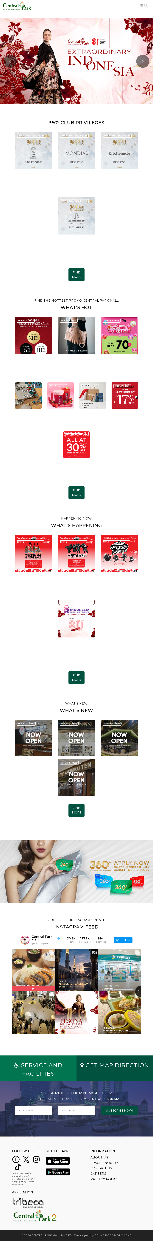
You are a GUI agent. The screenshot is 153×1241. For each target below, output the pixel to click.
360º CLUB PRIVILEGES (31, 135)
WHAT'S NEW (26, 723)
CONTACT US (101, 1168)
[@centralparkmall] (25, 940)
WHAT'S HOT (26, 320)
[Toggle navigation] (142, 5)
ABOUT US (99, 1157)
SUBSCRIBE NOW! (119, 1110)
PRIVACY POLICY (104, 1179)
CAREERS (98, 1173)
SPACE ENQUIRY (104, 1163)
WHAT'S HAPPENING (30, 538)
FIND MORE (76, 274)
